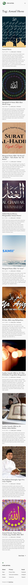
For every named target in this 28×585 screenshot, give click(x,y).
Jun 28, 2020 (5, 161)
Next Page (22, 555)
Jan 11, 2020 (5, 322)
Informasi (19, 51)
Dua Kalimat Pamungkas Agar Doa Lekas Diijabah (13, 480)
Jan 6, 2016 (4, 537)
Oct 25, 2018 (5, 430)
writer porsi (13, 51)
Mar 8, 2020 (4, 271)
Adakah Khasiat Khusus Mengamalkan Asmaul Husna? (11, 215)
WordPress (11, 582)
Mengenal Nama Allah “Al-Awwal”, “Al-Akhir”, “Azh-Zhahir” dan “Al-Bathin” (13, 157)
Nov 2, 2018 (4, 377)
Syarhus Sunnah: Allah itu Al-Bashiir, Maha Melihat (11, 427)
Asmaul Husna (6, 49)
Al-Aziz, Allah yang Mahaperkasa (12, 320)
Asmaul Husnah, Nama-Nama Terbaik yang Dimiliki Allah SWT (13, 534)
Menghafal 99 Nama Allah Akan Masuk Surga (12, 103)
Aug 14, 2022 (5, 51)
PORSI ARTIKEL (10, 3)
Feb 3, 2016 (4, 483)
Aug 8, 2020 (4, 106)
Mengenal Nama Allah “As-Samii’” (13, 269)
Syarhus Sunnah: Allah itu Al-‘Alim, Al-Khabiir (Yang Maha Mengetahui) (14, 374)
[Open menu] (25, 3)
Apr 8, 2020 (4, 218)
